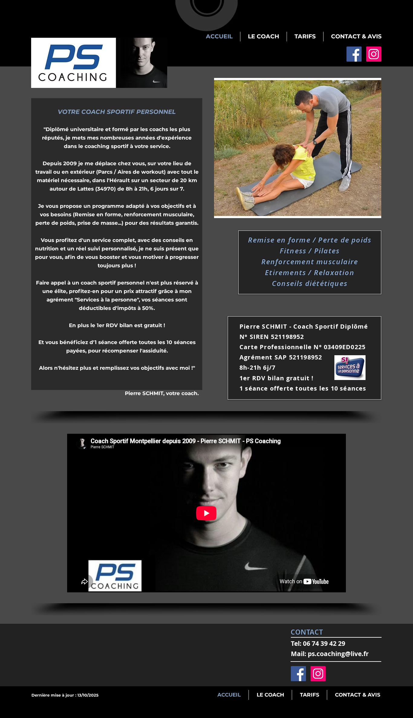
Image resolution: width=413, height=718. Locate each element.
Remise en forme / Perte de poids (309, 240)
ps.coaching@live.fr (338, 653)
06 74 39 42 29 (324, 643)
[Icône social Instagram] (373, 54)
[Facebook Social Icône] (354, 54)
